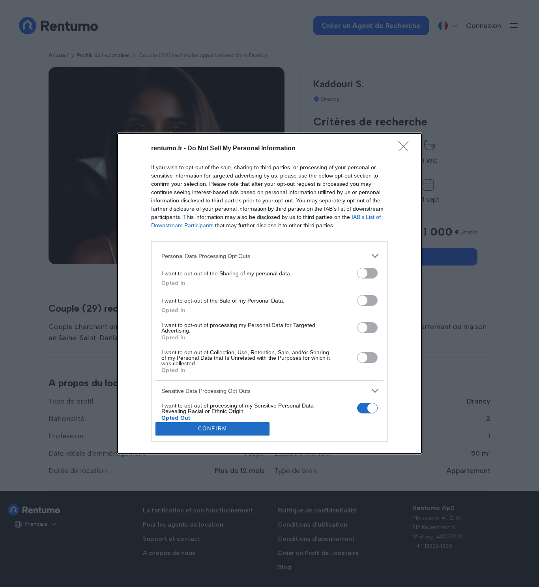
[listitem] (269, 256)
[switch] (367, 273)
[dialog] (269, 293)
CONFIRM (212, 429)
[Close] (406, 148)
